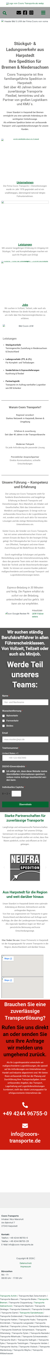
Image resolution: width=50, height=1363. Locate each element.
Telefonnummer (11, 748)
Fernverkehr (12, 720)
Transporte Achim (8, 1296)
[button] (5, 13)
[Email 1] (19, 12)
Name (6, 695)
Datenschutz (26, 1263)
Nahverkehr (12, 715)
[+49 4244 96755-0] (25, 1105)
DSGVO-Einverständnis (14, 766)
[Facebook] (25, 12)
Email (5, 733)
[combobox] (10, 753)
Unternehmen (25, 182)
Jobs (25, 304)
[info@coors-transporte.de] (25, 1126)
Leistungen (25, 244)
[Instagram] (31, 12)
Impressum (25, 1266)
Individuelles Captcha (13, 787)
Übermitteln (25, 804)
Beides (9, 725)
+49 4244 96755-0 (25, 1113)
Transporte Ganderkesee (31, 1312)
